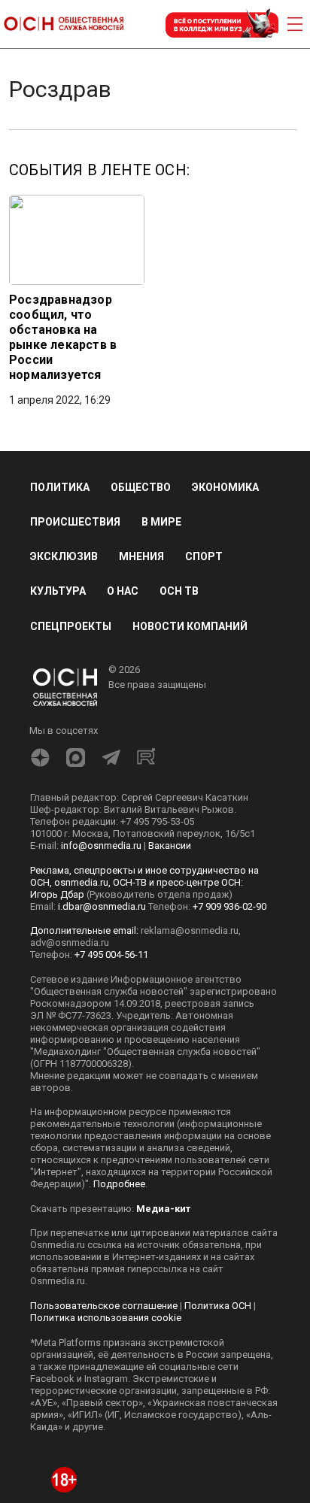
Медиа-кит (163, 1208)
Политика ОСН (217, 1305)
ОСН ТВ (179, 591)
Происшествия (75, 522)
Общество (141, 487)
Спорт (204, 556)
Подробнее (119, 1183)
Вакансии (169, 845)
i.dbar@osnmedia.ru (102, 906)
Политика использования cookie (105, 1317)
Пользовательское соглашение (104, 1305)
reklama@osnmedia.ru (190, 930)
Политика (60, 487)
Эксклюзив (64, 556)
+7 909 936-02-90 (229, 906)
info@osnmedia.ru (101, 845)
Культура (58, 591)
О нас (122, 591)
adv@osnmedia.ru (69, 942)
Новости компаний (190, 626)
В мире (161, 522)
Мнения (141, 556)
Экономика (225, 487)
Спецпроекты (70, 626)
